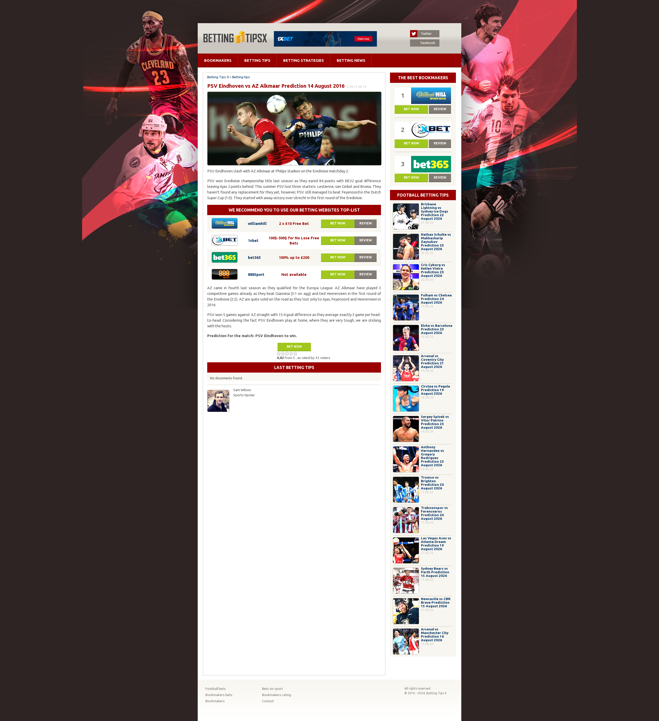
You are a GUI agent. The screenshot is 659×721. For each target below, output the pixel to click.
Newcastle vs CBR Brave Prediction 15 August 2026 (435, 602)
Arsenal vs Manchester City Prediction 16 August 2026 (434, 634)
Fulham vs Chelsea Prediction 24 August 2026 (436, 298)
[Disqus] (294, 479)
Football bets (215, 689)
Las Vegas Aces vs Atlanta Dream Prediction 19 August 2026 (436, 543)
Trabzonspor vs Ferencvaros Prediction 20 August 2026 (434, 513)
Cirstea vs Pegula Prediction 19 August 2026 (435, 389)
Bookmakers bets (218, 695)
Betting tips (257, 60)
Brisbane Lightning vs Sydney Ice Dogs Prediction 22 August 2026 (434, 211)
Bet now (337, 223)
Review (365, 223)
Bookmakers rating (276, 695)
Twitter (426, 34)
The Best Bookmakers (423, 77)
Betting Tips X (218, 77)
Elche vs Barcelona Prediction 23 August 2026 (436, 329)
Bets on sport (272, 689)
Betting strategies (303, 60)
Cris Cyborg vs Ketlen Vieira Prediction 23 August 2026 (433, 270)
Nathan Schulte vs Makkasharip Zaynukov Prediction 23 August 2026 (436, 242)
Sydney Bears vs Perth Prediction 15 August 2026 (435, 572)
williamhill (257, 223)
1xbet (253, 240)
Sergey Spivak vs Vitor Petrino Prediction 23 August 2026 (435, 422)
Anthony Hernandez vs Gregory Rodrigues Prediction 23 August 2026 (432, 456)
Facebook (428, 43)
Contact (268, 701)
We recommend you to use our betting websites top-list (294, 210)
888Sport (256, 274)
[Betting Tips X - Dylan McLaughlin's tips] (235, 42)
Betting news (351, 60)
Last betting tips (294, 367)
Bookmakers (217, 60)
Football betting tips (423, 195)
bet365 (254, 257)
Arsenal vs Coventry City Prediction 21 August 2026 (432, 361)
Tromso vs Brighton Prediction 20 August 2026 (432, 483)
